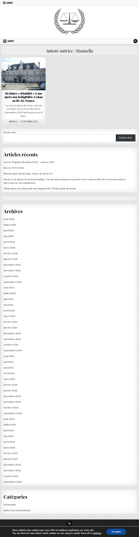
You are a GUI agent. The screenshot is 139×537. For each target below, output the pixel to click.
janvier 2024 (10, 390)
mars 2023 (9, 447)
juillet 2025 (10, 293)
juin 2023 (9, 430)
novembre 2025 (12, 270)
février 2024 (10, 385)
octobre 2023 (11, 407)
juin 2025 (9, 299)
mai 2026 (9, 236)
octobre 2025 (11, 276)
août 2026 (9, 219)
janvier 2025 (10, 327)
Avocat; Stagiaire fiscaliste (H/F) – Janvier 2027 (29, 162)
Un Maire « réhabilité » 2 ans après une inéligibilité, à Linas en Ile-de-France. (23, 97)
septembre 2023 (13, 413)
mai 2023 (9, 436)
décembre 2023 (12, 396)
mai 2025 (9, 305)
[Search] (135, 41)
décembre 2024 (12, 333)
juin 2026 (9, 230)
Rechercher (10, 132)
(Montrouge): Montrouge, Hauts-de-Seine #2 (28, 173)
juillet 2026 (10, 225)
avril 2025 (9, 310)
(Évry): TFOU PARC (14, 168)
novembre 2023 (12, 402)
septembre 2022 (13, 482)
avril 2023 (9, 442)
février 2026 (11, 253)
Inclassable (24, 65)
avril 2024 (9, 373)
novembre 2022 (12, 470)
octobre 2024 (11, 344)
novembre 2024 (12, 339)
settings (97, 533)
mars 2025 (9, 316)
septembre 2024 (13, 350)
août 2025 (9, 287)
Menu (10, 3)
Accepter (116, 531)
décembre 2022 (12, 464)
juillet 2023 (10, 424)
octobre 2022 (11, 476)
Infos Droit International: (17, 510)
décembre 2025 (12, 265)
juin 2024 (9, 362)
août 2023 (9, 419)
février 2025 (11, 322)
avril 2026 (9, 242)
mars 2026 (9, 247)
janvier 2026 (10, 259)
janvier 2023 (10, 459)
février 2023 (11, 453)
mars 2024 (9, 379)
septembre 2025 (13, 282)
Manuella (13, 122)
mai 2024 (8, 367)
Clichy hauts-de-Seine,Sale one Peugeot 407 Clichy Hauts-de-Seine (40, 188)
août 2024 (9, 356)
